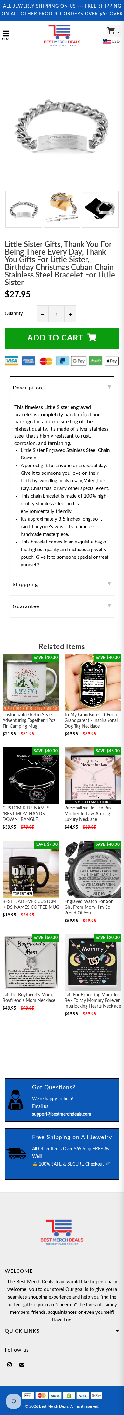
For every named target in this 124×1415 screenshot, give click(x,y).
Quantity (14, 313)
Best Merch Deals (53, 1406)
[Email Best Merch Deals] (22, 1365)
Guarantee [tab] (26, 606)
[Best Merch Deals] (62, 35)
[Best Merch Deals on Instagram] (9, 1365)
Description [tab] (27, 387)
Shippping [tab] (25, 584)
